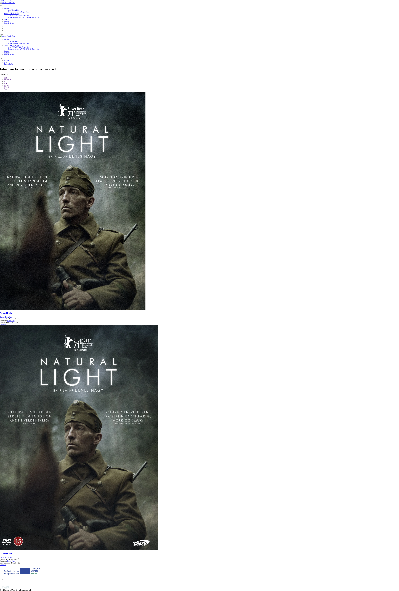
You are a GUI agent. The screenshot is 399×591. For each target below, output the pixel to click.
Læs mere (3, 324)
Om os (6, 19)
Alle (5, 78)
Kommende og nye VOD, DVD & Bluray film (23, 17)
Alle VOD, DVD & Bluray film (18, 16)
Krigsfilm (8, 317)
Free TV (7, 83)
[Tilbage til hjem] (7, 3)
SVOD (6, 87)
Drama (2, 317)
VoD (5, 89)
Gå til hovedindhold (6, 1)
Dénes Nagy (11, 321)
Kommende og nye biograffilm (18, 12)
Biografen (7, 79)
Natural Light (6, 313)
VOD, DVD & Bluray (11, 14)
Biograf (6, 8)
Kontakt (6, 21)
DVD (6, 81)
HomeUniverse (9, 23)
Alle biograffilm (13, 10)
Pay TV (6, 85)
